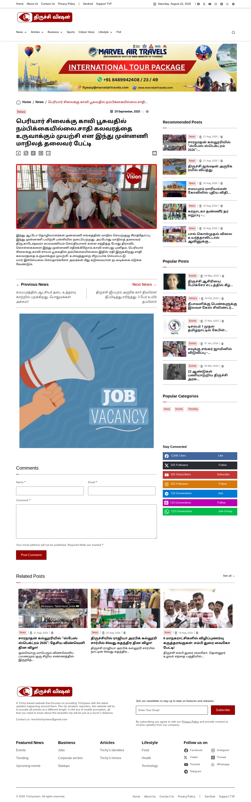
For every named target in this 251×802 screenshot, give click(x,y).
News (19, 32)
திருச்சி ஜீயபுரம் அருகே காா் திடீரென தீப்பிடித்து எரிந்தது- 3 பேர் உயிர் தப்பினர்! (126, 297)
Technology (150, 766)
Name (21, 482)
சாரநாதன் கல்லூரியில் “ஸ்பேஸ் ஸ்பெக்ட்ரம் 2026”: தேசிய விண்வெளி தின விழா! (51, 643)
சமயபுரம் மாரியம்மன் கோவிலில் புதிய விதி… (209, 191)
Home (20, 4)
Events (192, 276)
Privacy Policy (66, 4)
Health (146, 758)
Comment (23, 500)
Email (92, 482)
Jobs (61, 750)
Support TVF (104, 4)
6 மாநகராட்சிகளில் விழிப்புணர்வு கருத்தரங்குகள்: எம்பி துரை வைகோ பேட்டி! (196, 643)
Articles (35, 32)
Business (53, 32)
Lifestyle (103, 32)
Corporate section (70, 758)
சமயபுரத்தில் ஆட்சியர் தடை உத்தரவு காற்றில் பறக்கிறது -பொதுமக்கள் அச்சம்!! (46, 297)
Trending (193, 409)
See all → (229, 576)
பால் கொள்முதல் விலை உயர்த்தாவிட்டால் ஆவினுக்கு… (210, 238)
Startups (64, 766)
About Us (32, 4)
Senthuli (88, 4)
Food (145, 750)
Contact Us (48, 4)
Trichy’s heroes (110, 758)
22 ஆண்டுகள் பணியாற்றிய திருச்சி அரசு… (208, 375)
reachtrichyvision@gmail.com (49, 719)
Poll (118, 32)
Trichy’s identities (112, 750)
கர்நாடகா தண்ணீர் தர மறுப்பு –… (208, 213)
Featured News (30, 743)
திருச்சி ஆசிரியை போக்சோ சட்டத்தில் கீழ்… (210, 283)
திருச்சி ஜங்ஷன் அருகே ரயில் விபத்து (210, 168)
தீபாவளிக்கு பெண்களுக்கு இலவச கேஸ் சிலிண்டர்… (212, 306)
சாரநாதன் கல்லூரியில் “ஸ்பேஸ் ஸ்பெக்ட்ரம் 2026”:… (209, 146)
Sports (71, 32)
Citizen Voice (87, 32)
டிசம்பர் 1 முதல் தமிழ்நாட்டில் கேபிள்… (207, 328)
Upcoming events (28, 766)
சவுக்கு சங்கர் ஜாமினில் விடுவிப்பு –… (210, 351)
